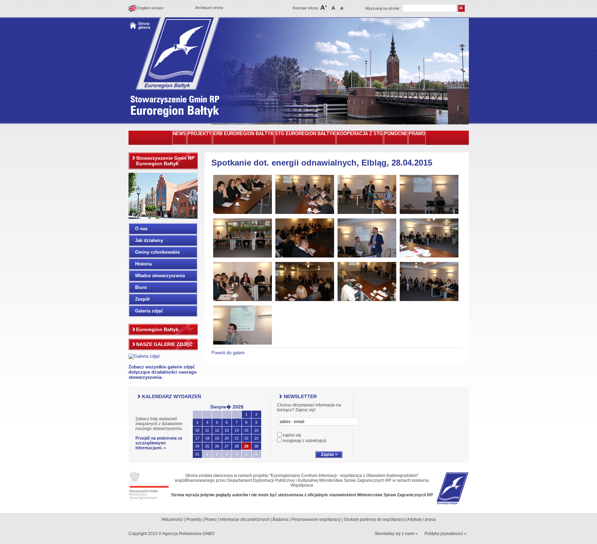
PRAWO (417, 133)
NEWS (179, 133)
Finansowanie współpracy (316, 519)
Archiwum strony (209, 8)
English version (150, 8)
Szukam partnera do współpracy (374, 519)
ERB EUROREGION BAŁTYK (243, 133)
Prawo (211, 519)
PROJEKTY (200, 133)
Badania (280, 519)
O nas (141, 228)
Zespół (142, 299)
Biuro (141, 287)
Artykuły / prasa (421, 519)
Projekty (193, 519)
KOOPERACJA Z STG (360, 133)
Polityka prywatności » (445, 533)
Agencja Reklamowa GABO (188, 533)
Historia (143, 263)
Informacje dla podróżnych (244, 519)
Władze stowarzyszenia (160, 275)
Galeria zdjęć (149, 310)
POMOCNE (395, 133)
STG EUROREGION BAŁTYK (305, 133)
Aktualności (172, 519)
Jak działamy (149, 240)
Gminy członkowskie (157, 252)
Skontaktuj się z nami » (396, 533)
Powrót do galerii (228, 352)
